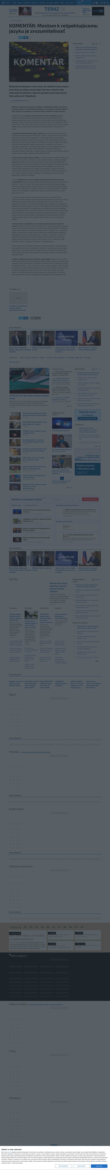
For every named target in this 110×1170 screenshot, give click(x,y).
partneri (9, 1152)
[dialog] (55, 1158)
